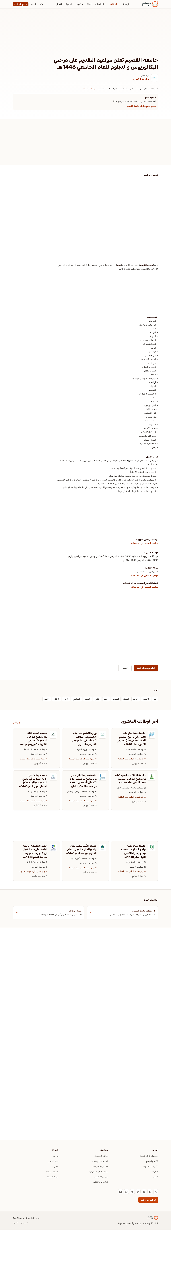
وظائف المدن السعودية (98, 1171)
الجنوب (115, 699)
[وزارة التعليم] (102, 735)
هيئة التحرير (53, 1161)
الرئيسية (126, 4)
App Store (17, 1218)
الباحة (135, 699)
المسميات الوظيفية (100, 1161)
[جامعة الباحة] (53, 847)
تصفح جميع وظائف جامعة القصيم (141, 106)
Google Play (31, 1218)
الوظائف (113, 4)
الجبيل (126, 699)
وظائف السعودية (101, 1156)
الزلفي (46, 699)
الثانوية (130, 460)
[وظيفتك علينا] (150, 4)
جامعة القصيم (141, 79)
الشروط (15, 1223)
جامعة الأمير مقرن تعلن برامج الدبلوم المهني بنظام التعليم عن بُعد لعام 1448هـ (81, 849)
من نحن (55, 1156)
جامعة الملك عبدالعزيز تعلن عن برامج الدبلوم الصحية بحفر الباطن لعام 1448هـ (130, 778)
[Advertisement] (85, 37)
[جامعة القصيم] (154, 78)
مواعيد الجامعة (89, 88)
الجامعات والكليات (100, 1182)
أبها (155, 699)
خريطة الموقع (52, 1177)
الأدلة (89, 4)
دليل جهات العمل (101, 1177)
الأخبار (59, 4)
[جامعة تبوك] (151, 847)
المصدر (125, 668)
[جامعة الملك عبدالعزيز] (151, 777)
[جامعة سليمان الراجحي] (102, 777)
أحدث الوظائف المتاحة (148, 1156)
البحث (33, 4)
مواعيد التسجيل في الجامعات (144, 543)
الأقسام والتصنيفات (100, 1166)
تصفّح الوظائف (20, 4)
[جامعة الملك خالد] (53, 735)
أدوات (78, 4)
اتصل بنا (55, 1166)
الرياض (154, 382)
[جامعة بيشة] (53, 777)
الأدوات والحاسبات (150, 1166)
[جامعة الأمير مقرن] (102, 847)
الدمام (87, 699)
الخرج (97, 699)
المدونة (69, 4)
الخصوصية (24, 1223)
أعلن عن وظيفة (146, 1200)
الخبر (106, 699)
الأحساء (146, 699)
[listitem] (155, 1191)
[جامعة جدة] (151, 735)
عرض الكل (17, 722)
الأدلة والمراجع (152, 1161)
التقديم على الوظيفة (146, 668)
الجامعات (99, 4)
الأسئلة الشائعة (52, 1171)
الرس (66, 699)
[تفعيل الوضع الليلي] (41, 4)
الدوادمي (77, 699)
